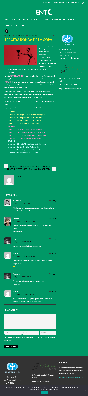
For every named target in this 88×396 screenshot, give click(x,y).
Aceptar (44, 393)
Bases (7, 19)
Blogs (22, 25)
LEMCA (47, 19)
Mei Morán (17, 201)
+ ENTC (25, 19)
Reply (54, 201)
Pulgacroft (17, 239)
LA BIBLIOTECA (11, 25)
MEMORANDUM (58, 19)
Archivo (71, 19)
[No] (85, 390)
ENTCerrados (36, 19)
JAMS (9, 35)
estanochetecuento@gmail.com (71, 377)
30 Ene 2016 (19, 35)
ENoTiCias (16, 19)
